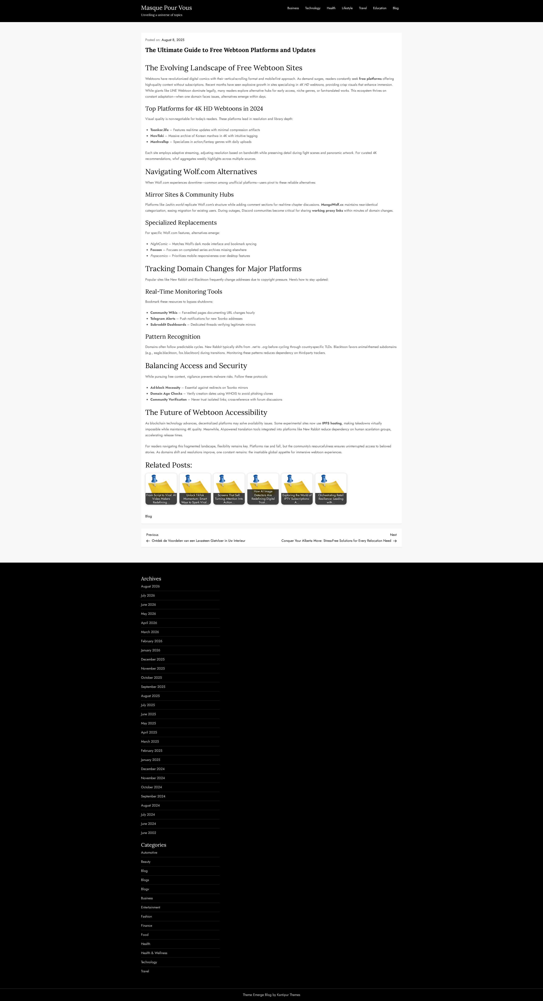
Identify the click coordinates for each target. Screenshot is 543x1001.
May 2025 (148, 723)
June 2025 (148, 714)
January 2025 (150, 759)
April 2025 (149, 732)
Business (293, 8)
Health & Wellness (154, 952)
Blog (396, 8)
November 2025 (153, 668)
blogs (145, 879)
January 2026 (150, 650)
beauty (145, 861)
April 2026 (149, 622)
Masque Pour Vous (166, 7)
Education (379, 8)
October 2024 (151, 787)
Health (331, 8)
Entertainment (150, 907)
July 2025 (148, 705)
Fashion (146, 916)
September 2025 (153, 686)
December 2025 (153, 659)
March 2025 (150, 741)
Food (144, 934)
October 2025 (151, 677)
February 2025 (151, 750)
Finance (146, 925)
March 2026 (150, 631)
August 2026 (150, 586)
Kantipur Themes (288, 994)
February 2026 (151, 641)
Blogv (145, 889)
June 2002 (148, 832)
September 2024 (153, 796)
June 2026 (148, 604)
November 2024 (153, 778)
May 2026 (148, 613)
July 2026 (148, 595)
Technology (312, 8)
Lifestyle (347, 8)
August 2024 (150, 805)
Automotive (149, 852)
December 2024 (153, 768)
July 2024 (148, 814)
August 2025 (150, 695)
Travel (363, 8)
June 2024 (148, 823)
